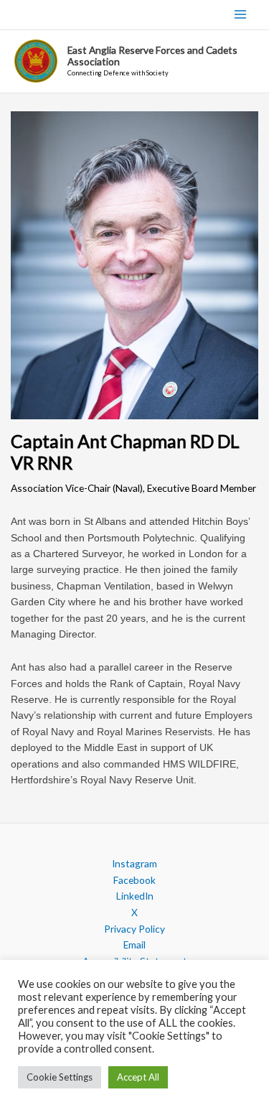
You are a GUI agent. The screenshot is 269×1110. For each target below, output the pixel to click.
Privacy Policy (134, 929)
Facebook (134, 880)
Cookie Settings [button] (60, 1077)
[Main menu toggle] (240, 14)
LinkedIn (135, 896)
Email (134, 944)
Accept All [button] (138, 1077)
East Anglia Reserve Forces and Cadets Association (152, 55)
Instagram (134, 863)
